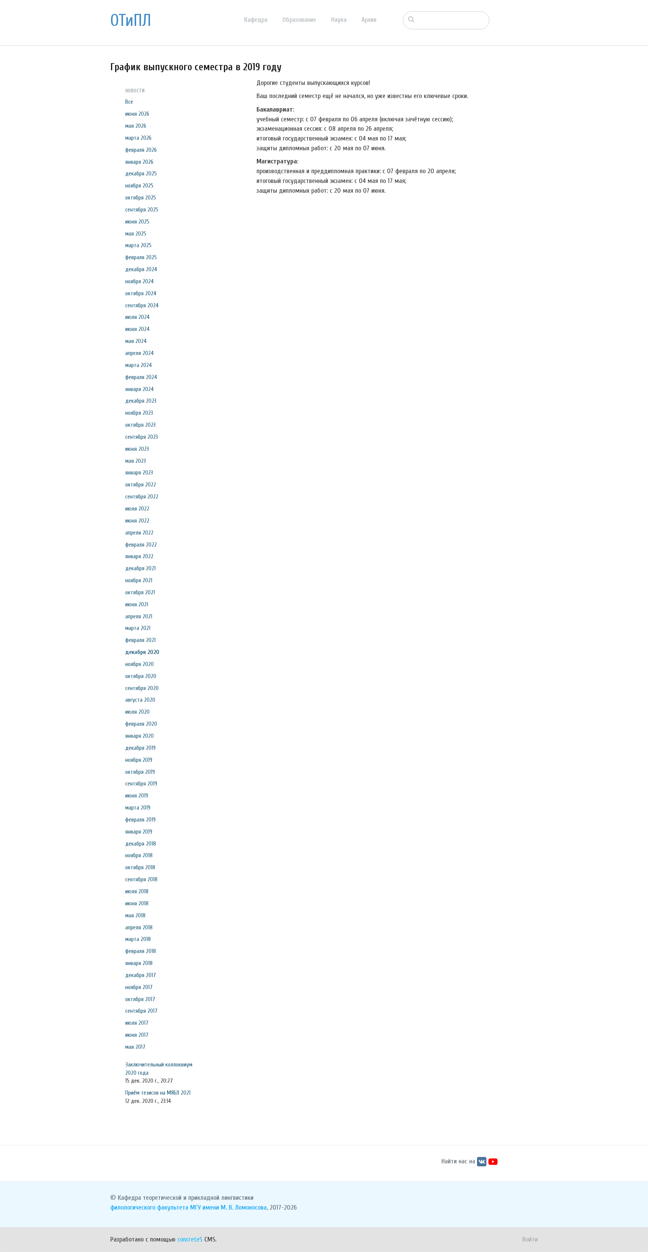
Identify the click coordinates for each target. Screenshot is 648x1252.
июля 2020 (137, 711)
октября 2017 (140, 999)
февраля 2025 (141, 257)
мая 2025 (135, 233)
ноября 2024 (139, 281)
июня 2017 (136, 1035)
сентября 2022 (141, 496)
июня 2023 (137, 449)
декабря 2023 (140, 400)
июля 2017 (136, 1022)
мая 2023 (135, 461)
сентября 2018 (141, 879)
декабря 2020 (142, 652)
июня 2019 (136, 795)
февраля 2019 (140, 819)
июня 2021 (136, 604)
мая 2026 (135, 125)
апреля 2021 (138, 616)
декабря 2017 (140, 975)
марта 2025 (138, 245)
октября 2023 (140, 424)
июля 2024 (137, 317)
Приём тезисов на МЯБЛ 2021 (157, 1092)
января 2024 (139, 389)
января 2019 (138, 831)
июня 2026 (137, 113)
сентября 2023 (141, 436)
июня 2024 (137, 329)
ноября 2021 (138, 580)
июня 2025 (137, 221)
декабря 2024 (141, 269)
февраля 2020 (141, 723)
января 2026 (139, 162)
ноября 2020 (139, 664)
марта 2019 (137, 807)
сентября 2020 (142, 688)
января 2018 (139, 963)
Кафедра (255, 20)
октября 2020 (140, 676)
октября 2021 (140, 592)
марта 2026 (138, 137)
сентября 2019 (141, 783)
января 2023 (139, 472)
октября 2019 (140, 772)
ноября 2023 (139, 412)
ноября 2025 (139, 185)
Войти (530, 1239)
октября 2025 (140, 197)
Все (129, 101)
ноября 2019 (138, 760)
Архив (369, 20)
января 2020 (139, 735)
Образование (299, 20)
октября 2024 (140, 293)
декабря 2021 (140, 568)
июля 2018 (136, 891)
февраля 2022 (141, 544)
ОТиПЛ (130, 20)
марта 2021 (137, 628)
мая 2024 (136, 341)
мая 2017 (135, 1047)
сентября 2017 (141, 1010)
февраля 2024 (141, 377)
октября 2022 (140, 484)
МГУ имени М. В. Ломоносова (228, 1207)
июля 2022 (137, 508)
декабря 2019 (140, 748)
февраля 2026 (141, 149)
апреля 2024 (139, 353)
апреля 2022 (139, 532)
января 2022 (139, 556)
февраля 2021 (140, 640)
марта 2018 (138, 939)
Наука (338, 20)
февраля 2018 (140, 951)
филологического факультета (149, 1207)
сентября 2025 (141, 209)
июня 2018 (136, 903)
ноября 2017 (139, 987)
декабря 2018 (140, 843)
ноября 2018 (139, 855)
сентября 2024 (142, 305)
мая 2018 (135, 915)
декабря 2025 (141, 173)
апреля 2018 (139, 927)
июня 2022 (137, 520)
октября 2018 (140, 867)
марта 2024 (138, 365)
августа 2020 (140, 699)
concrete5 (189, 1239)
